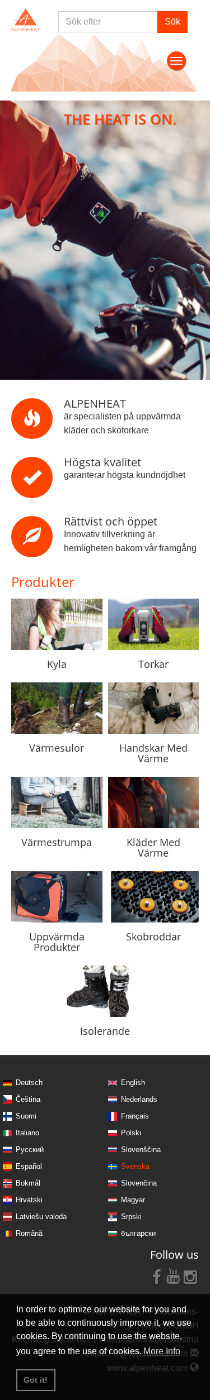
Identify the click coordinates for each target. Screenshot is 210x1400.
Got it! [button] (36, 1379)
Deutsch (29, 1082)
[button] (15, 240)
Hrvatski (29, 1200)
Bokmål (28, 1183)
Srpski (131, 1216)
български (138, 1233)
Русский (30, 1149)
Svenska (135, 1166)
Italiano (27, 1133)
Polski (131, 1133)
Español (29, 1166)
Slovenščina (141, 1149)
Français (135, 1116)
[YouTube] (173, 1276)
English (133, 1082)
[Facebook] (156, 1276)
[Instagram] (190, 1276)
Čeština (28, 1099)
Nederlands (139, 1099)
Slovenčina (139, 1183)
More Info (161, 1351)
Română (29, 1233)
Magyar (133, 1200)
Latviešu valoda (41, 1216)
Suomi (26, 1116)
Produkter (42, 581)
